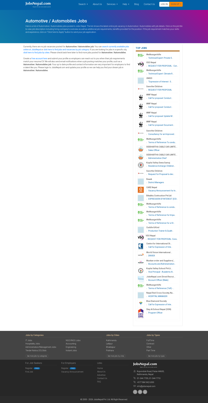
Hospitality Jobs (32, 344)
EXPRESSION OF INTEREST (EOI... (163, 199)
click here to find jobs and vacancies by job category (66, 49)
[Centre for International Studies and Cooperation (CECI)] (141, 246)
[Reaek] (141, 181)
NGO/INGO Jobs (73, 340)
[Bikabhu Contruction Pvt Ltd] (141, 198)
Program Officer (155, 313)
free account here (39, 58)
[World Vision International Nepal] (141, 254)
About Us (97, 4)
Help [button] (125, 4)
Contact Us (149, 4)
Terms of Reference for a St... (161, 223)
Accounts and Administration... (162, 264)
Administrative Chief (157, 158)
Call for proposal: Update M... (161, 116)
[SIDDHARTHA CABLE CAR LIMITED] (141, 149)
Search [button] (82, 4)
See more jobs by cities (116, 356)
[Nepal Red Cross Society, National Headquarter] (141, 295)
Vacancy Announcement (72, 372)
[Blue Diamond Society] (141, 303)
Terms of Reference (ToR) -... (161, 288)
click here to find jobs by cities (36, 52)
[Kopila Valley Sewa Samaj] (141, 165)
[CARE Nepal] (141, 189)
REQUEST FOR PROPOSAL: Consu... (163, 239)
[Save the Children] (141, 88)
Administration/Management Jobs (40, 347)
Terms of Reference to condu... (162, 207)
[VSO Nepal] (141, 64)
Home (100, 368)
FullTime (150, 340)
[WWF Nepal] (141, 97)
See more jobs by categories (37, 356)
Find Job (29, 372)
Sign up (175, 4)
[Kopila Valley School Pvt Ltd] (141, 270)
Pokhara (110, 350)
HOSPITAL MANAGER (157, 296)
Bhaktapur (110, 347)
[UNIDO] (141, 80)
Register (32, 368)
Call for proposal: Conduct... (160, 98)
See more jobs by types (156, 356)
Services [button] (111, 4)
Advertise (101, 375)
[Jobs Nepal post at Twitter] (140, 392)
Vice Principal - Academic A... (161, 272)
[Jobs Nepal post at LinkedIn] (145, 392)
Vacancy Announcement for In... (162, 191)
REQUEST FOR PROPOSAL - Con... (163, 66)
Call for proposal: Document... (161, 125)
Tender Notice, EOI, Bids (35, 350)
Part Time (150, 350)
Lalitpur (109, 344)
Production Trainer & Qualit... (160, 231)
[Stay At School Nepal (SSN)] (141, 313)
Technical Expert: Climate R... (161, 74)
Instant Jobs (71, 350)
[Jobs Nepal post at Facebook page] (135, 392)
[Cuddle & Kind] (141, 229)
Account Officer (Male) (158, 280)
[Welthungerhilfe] (141, 55)
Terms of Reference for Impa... (162, 215)
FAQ (99, 382)
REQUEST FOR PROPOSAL (160, 90)
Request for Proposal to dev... (161, 174)
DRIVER (151, 256)
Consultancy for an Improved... (161, 134)
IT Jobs (28, 340)
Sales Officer (154, 150)
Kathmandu (111, 340)
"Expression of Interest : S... (160, 81)
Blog (136, 4)
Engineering (71, 347)
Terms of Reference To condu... (162, 142)
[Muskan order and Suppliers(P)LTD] (141, 262)
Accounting (71, 344)
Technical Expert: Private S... (160, 58)
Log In (164, 4)
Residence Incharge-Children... (161, 166)
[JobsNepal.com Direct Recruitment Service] (141, 279)
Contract (150, 344)
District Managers (156, 182)
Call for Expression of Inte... (160, 247)
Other (148, 347)
